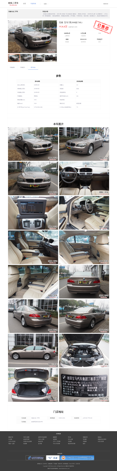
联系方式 (60, 463)
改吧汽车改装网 (42, 437)
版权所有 (72, 466)
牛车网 (10, 439)
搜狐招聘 (50, 463)
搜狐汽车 (10, 437)
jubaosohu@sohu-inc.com (64, 468)
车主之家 (70, 439)
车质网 (70, 441)
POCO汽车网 (56, 443)
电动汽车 (40, 441)
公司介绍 (78, 463)
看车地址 (33, 67)
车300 (69, 437)
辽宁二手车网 (56, 441)
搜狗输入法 (39, 463)
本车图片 (58, 124)
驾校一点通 (11, 443)
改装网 (55, 439)
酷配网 (55, 437)
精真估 (99, 437)
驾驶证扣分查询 (102, 439)
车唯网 (85, 441)
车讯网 (85, 439)
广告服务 (55, 463)
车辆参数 (12, 67)
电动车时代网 (71, 443)
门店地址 (58, 411)
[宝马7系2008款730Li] (32, 36)
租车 (84, 443)
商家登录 (105, 3)
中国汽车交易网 (27, 441)
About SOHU (72, 463)
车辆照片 (22, 67)
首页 (24, 3)
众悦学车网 (26, 439)
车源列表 (33, 3)
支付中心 (45, 463)
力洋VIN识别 (11, 441)
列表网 (25, 443)
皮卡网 (40, 443)
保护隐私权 (65, 463)
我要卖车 (85, 437)
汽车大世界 (101, 441)
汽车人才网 (41, 439)
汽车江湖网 (26, 437)
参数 (58, 75)
